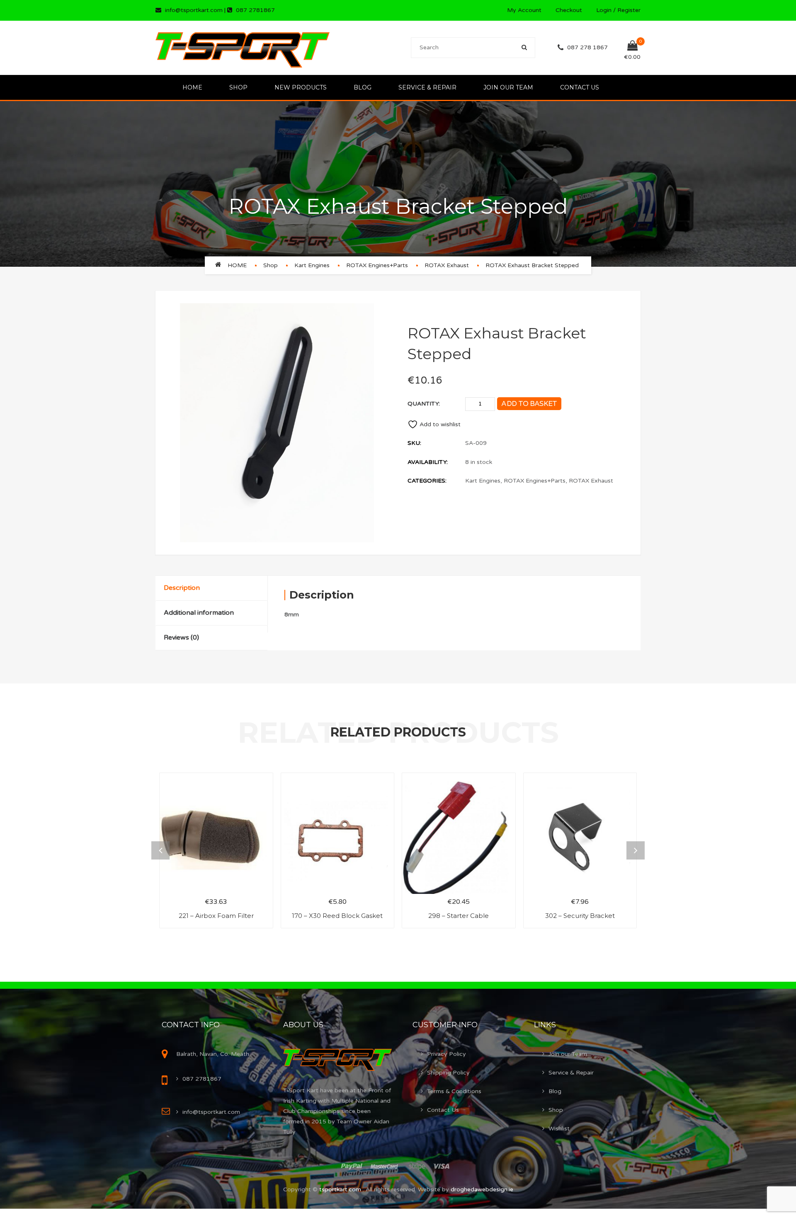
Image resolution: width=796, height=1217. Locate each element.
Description (182, 588)
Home (192, 87)
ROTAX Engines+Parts (377, 265)
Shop (238, 87)
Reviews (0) (181, 637)
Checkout (569, 10)
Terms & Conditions (454, 1091)
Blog (362, 87)
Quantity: (424, 403)
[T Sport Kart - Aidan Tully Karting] (242, 47)
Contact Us (579, 87)
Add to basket (529, 403)
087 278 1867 (587, 47)
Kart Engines (312, 265)
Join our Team (508, 87)
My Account (524, 10)
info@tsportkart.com (194, 10)
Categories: (427, 480)
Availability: (428, 462)
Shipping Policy (448, 1072)
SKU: (414, 443)
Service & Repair (427, 87)
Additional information (199, 612)
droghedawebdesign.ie (482, 1189)
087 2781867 (255, 10)
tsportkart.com (341, 1189)
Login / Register (618, 10)
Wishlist (559, 1128)
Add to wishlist (440, 424)
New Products (300, 87)
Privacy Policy (446, 1054)
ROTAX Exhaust (447, 265)
